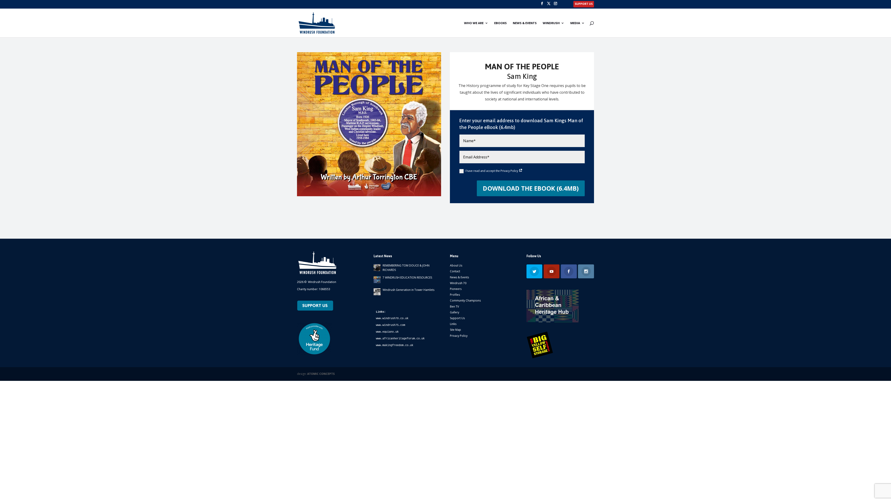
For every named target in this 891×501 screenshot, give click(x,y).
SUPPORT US (584, 4)
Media (575, 23)
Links (453, 324)
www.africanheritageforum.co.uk (400, 338)
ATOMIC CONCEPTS (321, 374)
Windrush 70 (458, 283)
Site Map (455, 330)
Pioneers (456, 289)
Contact (455, 271)
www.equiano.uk (387, 332)
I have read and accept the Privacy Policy (492, 171)
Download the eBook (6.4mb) (531, 188)
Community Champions (465, 300)
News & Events (525, 23)
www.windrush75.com (390, 325)
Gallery (454, 312)
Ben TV (454, 306)
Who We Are (474, 23)
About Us (456, 265)
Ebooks (500, 23)
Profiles (455, 295)
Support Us (457, 318)
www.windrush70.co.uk (392, 318)
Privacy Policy (459, 336)
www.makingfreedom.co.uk (394, 345)
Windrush (551, 23)
